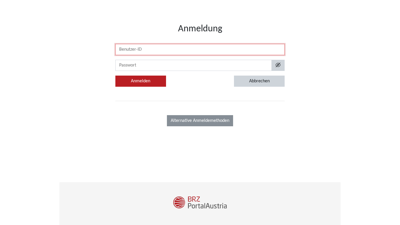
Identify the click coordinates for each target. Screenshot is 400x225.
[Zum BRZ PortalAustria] (200, 203)
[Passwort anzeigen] (278, 65)
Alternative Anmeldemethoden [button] (200, 120)
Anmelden (140, 81)
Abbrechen (259, 81)
